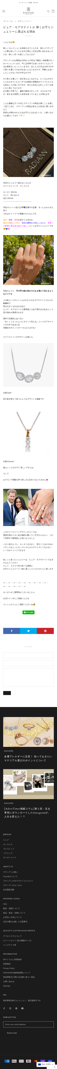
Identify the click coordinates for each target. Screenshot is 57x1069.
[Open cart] (53, 11)
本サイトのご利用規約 (12, 959)
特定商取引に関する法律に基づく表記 (19, 977)
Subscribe (12, 1033)
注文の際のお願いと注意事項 (15, 921)
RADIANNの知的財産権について (16, 972)
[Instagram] (10, 1008)
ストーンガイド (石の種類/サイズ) (17, 940)
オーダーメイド (9, 857)
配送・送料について (11, 908)
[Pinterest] (16, 1008)
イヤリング (7, 853)
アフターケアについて (12, 936)
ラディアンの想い (10, 872)
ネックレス (7, 844)
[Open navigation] (3, 11)
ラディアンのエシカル (12, 885)
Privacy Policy (8, 968)
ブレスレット (8, 848)
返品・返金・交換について (14, 913)
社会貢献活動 (8, 889)
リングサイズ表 (9, 945)
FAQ (5, 904)
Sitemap (6, 986)
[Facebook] (4, 1008)
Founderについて (10, 876)
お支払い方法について (12, 917)
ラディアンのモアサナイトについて (18, 881)
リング (6, 840)
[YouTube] (22, 1008)
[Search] (48, 11)
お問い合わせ (8, 981)
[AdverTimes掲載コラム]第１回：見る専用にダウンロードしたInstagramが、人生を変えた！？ (27, 812)
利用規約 (7, 964)
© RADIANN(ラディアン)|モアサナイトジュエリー (28, 1046)
